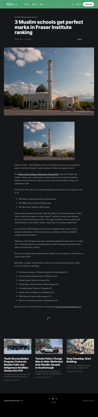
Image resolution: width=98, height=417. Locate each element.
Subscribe (88, 4)
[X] (49, 399)
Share (80, 39)
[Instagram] (56, 399)
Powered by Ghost (88, 400)
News (42, 4)
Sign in (78, 4)
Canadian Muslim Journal (11, 400)
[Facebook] (53, 399)
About (34, 4)
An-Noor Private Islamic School (26, 17)
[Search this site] (72, 4)
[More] (47, 4)
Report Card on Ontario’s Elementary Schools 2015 (38, 174)
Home (27, 4)
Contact (53, 402)
